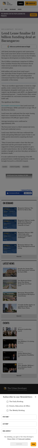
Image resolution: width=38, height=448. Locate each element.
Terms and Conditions (24, 439)
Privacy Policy (11, 439)
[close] (35, 397)
